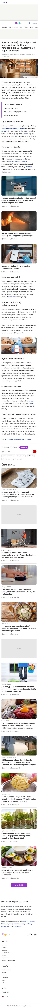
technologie (13, 161)
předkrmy (29, 924)
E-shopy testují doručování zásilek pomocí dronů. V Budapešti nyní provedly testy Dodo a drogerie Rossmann (19, 190)
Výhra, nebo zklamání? (11, 115)
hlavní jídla (4, 924)
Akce (3, 982)
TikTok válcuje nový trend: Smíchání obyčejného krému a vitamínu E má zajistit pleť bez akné (19, 580)
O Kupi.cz (4, 945)
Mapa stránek (5, 958)
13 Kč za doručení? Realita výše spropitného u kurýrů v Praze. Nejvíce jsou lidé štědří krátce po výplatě (19, 544)
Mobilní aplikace (6, 970)
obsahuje (28, 167)
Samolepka (5, 977)
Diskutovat (24, 447)
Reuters (25, 134)
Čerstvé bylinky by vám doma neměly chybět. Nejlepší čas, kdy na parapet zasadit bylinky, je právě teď (19, 824)
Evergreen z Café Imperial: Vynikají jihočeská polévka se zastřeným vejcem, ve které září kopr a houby (19, 617)
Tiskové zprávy (6, 952)
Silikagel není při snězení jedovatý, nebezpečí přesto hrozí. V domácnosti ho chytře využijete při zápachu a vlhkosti (19, 483)
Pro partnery (5, 992)
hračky (24, 161)
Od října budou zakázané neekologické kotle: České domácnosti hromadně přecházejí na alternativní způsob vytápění (19, 751)
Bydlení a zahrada (6, 489)
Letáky (3, 980)
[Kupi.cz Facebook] (28, 934)
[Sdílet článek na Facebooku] (2, 451)
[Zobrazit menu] (2, 23)
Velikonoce (4, 867)
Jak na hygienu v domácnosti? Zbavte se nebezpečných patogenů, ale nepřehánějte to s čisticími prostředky (19, 678)
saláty (8, 926)
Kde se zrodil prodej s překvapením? (15, 111)
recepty (24, 921)
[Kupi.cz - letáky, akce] (19, 23)
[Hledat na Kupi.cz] (29, 23)
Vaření (3, 623)
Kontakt (4, 947)
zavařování (17, 926)
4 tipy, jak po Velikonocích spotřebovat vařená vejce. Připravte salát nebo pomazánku (19, 861)
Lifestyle (3, 54)
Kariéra (4, 955)
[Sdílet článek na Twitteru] (6, 451)
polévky (22, 924)
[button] (19, 885)
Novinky (10, 439)
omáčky (16, 924)
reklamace (12, 297)
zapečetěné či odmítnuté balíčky (13, 128)
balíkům (31, 403)
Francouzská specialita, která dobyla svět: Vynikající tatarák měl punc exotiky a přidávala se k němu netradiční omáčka (19, 714)
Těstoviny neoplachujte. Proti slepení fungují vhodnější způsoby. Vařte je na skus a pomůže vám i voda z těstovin (19, 788)
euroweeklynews (19, 439)
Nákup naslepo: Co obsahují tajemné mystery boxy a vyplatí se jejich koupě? (19, 224)
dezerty (32, 921)
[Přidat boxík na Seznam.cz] (35, 451)
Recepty (4, 2)
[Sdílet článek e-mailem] (9, 451)
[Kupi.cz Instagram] (31, 934)
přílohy (3, 926)
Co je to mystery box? (11, 108)
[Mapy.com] (35, 934)
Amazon (4, 131)
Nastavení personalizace (8, 960)
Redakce (4, 950)
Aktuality (3, 550)
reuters (28, 439)
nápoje (11, 924)
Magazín (4, 972)
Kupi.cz (26, 901)
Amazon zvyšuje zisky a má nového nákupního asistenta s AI (19, 256)
